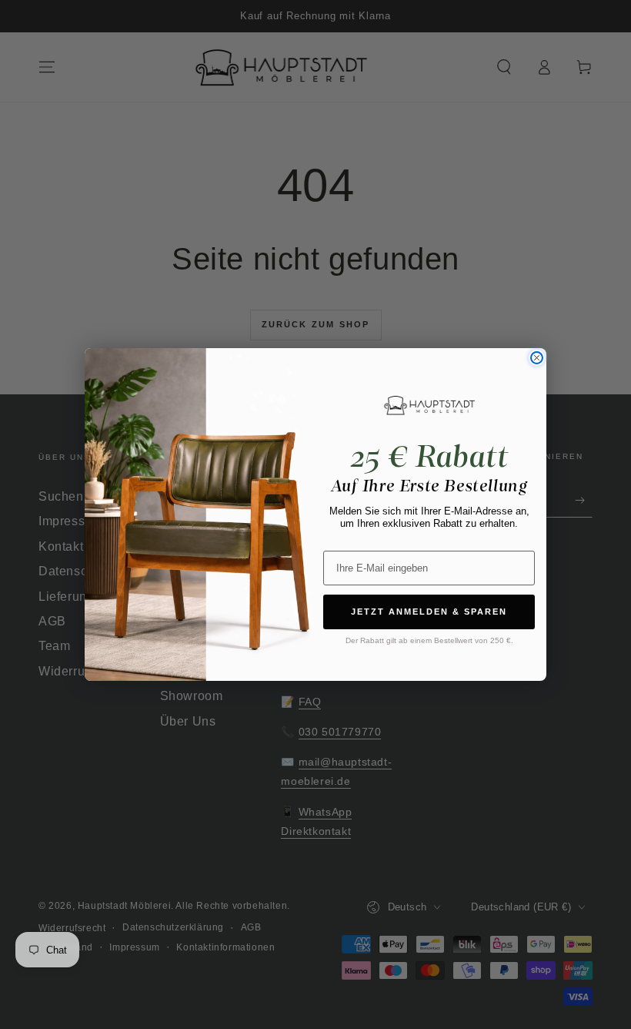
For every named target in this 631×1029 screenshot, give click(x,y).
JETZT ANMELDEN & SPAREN (429, 611)
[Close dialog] (537, 358)
